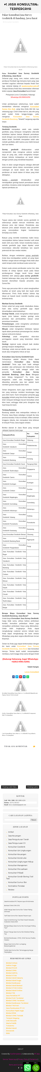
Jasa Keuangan (14, 836)
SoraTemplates (15, 1054)
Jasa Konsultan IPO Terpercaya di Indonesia (19, 901)
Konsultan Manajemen (17, 865)
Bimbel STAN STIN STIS (12, 905)
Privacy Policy (23, 1059)
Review (11, 890)
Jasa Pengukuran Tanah (18, 839)
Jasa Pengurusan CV (17, 843)
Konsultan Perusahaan (18, 869)
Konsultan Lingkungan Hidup (20, 862)
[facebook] (19, 1068)
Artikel (11, 832)
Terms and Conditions (17, 1065)
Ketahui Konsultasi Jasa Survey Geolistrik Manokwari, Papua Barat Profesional (20, 694)
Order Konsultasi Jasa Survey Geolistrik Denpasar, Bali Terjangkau (19, 714)
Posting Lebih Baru (9, 787)
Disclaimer (33, 1059)
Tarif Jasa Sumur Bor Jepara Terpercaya (17, 915)
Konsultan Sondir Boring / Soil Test (19, 878)
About (20, 1049)
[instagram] (21, 1068)
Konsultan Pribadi (15, 873)
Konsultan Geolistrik (12, 22)
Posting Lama (32, 787)
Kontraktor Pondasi (16, 886)
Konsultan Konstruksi (17, 858)
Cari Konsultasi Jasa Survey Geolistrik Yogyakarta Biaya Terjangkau (18, 734)
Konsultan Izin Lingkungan (19, 851)
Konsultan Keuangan (17, 854)
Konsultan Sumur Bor (17, 882)
